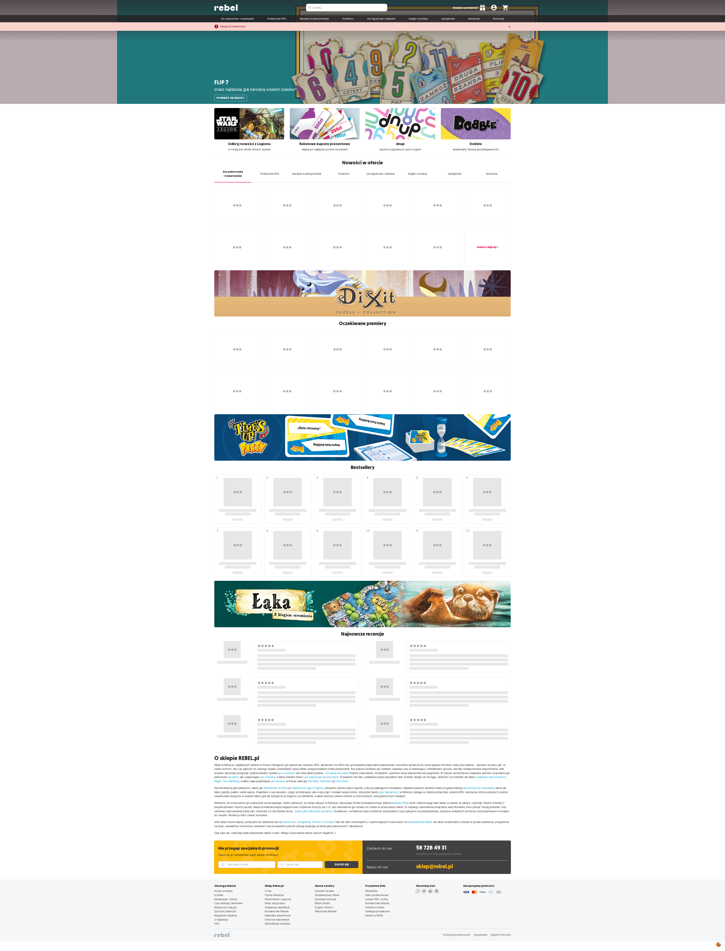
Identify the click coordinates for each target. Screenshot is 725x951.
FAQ (216, 923)
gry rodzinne (267, 777)
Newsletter (371, 891)
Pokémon (348, 18)
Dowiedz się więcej (230, 98)
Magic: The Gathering (226, 781)
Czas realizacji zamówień (228, 903)
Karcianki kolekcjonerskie (314, 18)
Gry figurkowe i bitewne (381, 18)
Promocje (498, 18)
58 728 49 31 (431, 847)
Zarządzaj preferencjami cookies (719, 944)
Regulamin (480, 935)
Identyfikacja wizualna (277, 923)
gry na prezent (286, 773)
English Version (324, 907)
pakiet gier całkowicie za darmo (313, 811)
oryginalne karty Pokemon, (491, 777)
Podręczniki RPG (276, 18)
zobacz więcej (486, 247)
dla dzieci (233, 777)
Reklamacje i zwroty (225, 899)
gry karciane (278, 781)
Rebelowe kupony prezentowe (324, 144)
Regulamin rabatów (225, 915)
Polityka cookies (374, 907)
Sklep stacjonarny (275, 903)
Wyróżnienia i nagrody (278, 899)
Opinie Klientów (274, 895)
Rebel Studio (322, 903)
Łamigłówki (448, 18)
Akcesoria (474, 18)
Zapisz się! (341, 864)
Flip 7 (221, 82)
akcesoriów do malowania (478, 788)
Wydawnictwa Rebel (420, 822)
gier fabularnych (388, 792)
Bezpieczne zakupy (225, 907)
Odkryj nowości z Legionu (249, 144)
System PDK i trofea (376, 899)
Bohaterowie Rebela (276, 911)
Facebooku (289, 822)
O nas (268, 891)
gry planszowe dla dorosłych (322, 777)
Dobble (476, 144)
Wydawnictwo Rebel (327, 895)
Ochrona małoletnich (277, 919)
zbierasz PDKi (399, 803)
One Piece (342, 781)
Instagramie (304, 822)
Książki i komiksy (418, 18)
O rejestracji (221, 919)
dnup (400, 144)
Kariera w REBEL (374, 915)
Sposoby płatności (225, 911)
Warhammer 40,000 (274, 788)
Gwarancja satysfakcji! (277, 907)
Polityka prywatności (456, 935)
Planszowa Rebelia (325, 911)
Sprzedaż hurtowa (325, 899)
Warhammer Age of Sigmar (307, 788)
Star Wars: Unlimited (319, 781)
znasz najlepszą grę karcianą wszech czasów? (255, 89)
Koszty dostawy (223, 891)
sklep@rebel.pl (434, 866)
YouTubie (328, 822)
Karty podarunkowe (377, 895)
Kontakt (218, 895)
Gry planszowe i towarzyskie (237, 18)
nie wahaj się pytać (336, 773)
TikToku (316, 822)
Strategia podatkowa (377, 911)
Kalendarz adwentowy (278, 915)
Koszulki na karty (324, 891)
